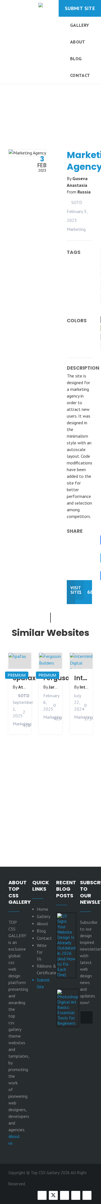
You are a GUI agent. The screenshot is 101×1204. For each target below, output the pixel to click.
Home (42, 909)
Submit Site (80, 8)
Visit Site (72, 590)
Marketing (76, 229)
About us (14, 1139)
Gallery (79, 25)
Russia (84, 192)
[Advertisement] (50, 97)
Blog (76, 58)
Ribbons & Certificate (46, 969)
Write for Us (42, 952)
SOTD (76, 202)
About (77, 42)
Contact (80, 75)
